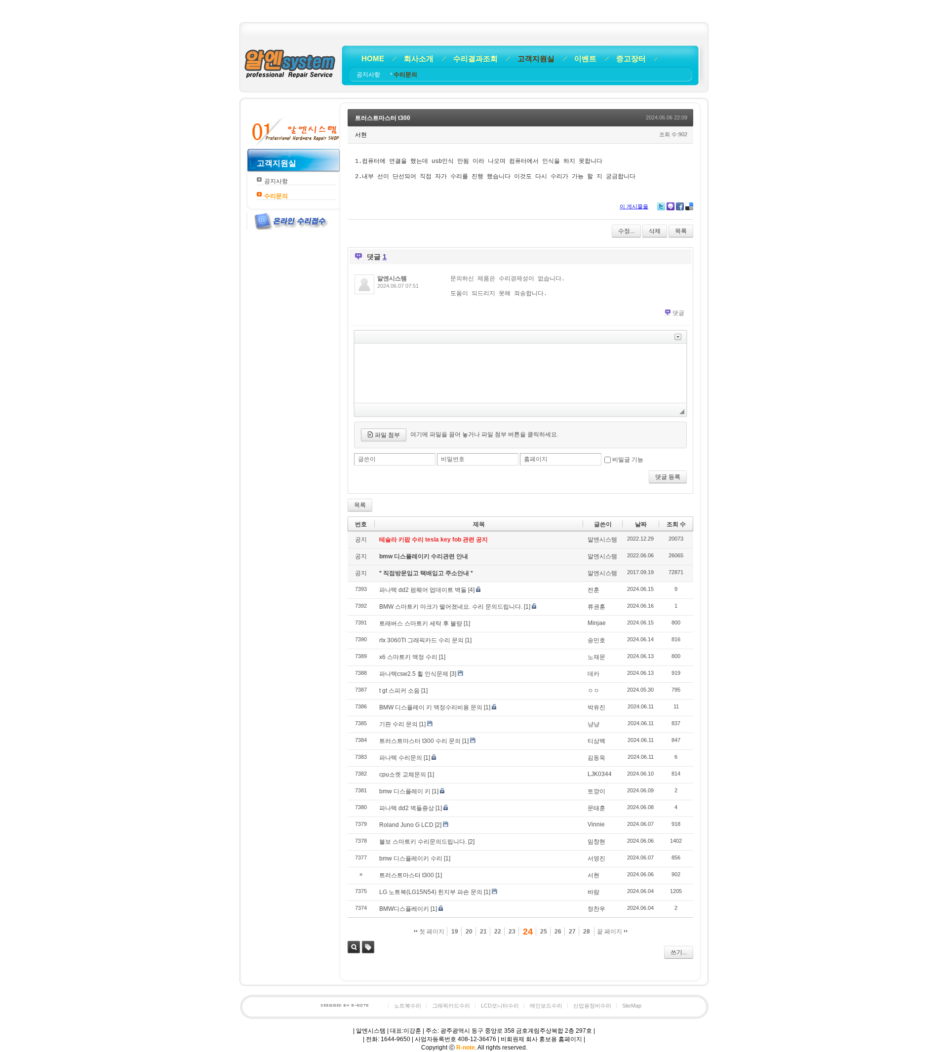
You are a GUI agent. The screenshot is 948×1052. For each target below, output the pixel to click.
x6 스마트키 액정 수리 (408, 657)
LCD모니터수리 (500, 1006)
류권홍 (596, 606)
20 (469, 931)
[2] (438, 824)
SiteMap (631, 1006)
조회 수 (676, 524)
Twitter (661, 206)
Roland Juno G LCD (406, 824)
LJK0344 (600, 774)
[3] (453, 673)
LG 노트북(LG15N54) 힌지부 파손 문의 (430, 892)
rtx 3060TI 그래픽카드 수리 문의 (421, 640)
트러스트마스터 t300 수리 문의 (420, 741)
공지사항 (369, 74)
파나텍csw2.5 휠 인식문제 (413, 673)
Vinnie (596, 824)
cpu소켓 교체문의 (402, 774)
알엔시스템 (392, 278)
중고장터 (631, 58)
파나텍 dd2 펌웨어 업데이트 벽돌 (423, 589)
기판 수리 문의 (398, 724)
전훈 (593, 589)
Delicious (689, 206)
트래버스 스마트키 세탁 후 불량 (420, 623)
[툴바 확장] (677, 337)
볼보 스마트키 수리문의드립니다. (423, 841)
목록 (681, 231)
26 (557, 931)
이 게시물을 (634, 206)
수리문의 (405, 74)
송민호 (596, 640)
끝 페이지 (610, 931)
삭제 (655, 231)
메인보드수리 (546, 1006)
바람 (593, 892)
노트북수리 (407, 1006)
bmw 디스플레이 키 (405, 791)
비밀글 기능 (627, 459)
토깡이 (596, 791)
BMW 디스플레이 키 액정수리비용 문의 (430, 707)
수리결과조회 (475, 58)
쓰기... (679, 952)
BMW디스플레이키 (404, 908)
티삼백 (596, 741)
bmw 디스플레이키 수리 (410, 858)
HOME (372, 58)
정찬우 (596, 908)
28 (586, 931)
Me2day (670, 206)
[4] (471, 589)
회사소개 (419, 58)
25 (543, 931)
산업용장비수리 (592, 1006)
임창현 (596, 841)
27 (572, 931)
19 (454, 931)
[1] (527, 606)
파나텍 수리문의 (400, 757)
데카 (593, 673)
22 (497, 931)
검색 (354, 947)
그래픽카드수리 (451, 1006)
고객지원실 (535, 58)
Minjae (597, 623)
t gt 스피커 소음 (399, 690)
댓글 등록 (667, 476)
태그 (368, 947)
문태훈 (596, 808)
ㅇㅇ (593, 690)
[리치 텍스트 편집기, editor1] (520, 373)
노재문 (596, 657)
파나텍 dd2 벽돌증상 (406, 808)
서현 (593, 875)
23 (512, 931)
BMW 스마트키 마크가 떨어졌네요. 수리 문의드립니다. (450, 606)
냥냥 (593, 724)
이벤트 (585, 58)
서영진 (596, 858)
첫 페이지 (431, 931)
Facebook (680, 206)
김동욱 (596, 757)
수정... (626, 231)
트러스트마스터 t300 (382, 118)
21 (483, 931)
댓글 (678, 313)
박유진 (596, 707)
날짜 (641, 524)
